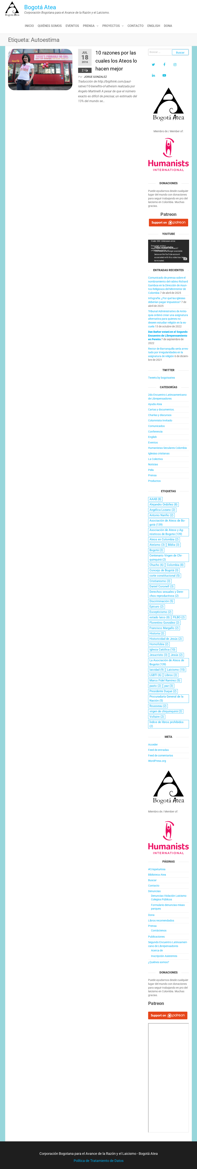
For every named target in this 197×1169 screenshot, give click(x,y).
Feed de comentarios (160, 755)
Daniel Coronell (161, 586)
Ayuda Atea (155, 404)
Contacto (136, 26)
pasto (155, 686)
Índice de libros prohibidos (166, 724)
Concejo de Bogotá (163, 570)
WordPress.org (157, 760)
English (153, 26)
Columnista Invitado (160, 420)
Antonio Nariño (161, 515)
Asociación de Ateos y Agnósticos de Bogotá (166, 532)
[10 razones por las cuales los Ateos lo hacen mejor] (40, 69)
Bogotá (156, 550)
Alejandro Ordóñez (163, 504)
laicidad (156, 669)
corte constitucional (164, 575)
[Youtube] (164, 75)
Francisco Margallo (164, 628)
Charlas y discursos (159, 415)
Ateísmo (157, 545)
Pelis (151, 469)
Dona (168, 26)
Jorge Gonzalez (95, 76)
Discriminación (161, 601)
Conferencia (155, 431)
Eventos (72, 26)
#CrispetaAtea (156, 869)
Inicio (29, 26)
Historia (156, 633)
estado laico (159, 617)
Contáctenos (158, 930)
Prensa (89, 26)
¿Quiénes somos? (158, 962)
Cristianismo (159, 581)
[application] (168, 251)
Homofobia (158, 644)
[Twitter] (153, 64)
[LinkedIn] (153, 75)
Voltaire (156, 716)
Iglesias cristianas (158, 453)
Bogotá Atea (40, 7)
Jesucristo (158, 655)
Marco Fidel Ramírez (164, 680)
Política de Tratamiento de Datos (99, 1161)
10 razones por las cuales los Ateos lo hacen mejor (116, 61)
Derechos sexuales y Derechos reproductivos (166, 594)
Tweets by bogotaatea (161, 377)
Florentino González (164, 622)
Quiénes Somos (50, 26)
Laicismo (176, 669)
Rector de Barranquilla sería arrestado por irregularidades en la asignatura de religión (168, 352)
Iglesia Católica (162, 649)
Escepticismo (160, 612)
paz (168, 686)
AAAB (155, 499)
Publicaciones (156, 936)
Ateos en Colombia (164, 539)
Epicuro (156, 606)
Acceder (153, 744)
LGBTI (155, 675)
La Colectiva (155, 459)
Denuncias (154, 891)
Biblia (173, 545)
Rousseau (157, 706)
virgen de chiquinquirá (165, 711)
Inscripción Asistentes (164, 956)
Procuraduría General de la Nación (166, 698)
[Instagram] (175, 64)
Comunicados (156, 426)
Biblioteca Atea (157, 874)
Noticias (153, 464)
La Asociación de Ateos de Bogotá (166, 662)
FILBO (179, 617)
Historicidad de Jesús (165, 639)
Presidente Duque (162, 691)
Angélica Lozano (162, 510)
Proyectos (111, 26)
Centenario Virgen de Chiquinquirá (165, 557)
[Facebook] (164, 64)
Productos (154, 480)
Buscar (152, 880)
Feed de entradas (158, 749)
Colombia (175, 565)
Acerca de (157, 950)
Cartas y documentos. (161, 409)
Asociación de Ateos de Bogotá (167, 522)
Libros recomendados (161, 920)
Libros (171, 675)
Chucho (156, 565)
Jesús (177, 655)
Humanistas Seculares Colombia (167, 447)
